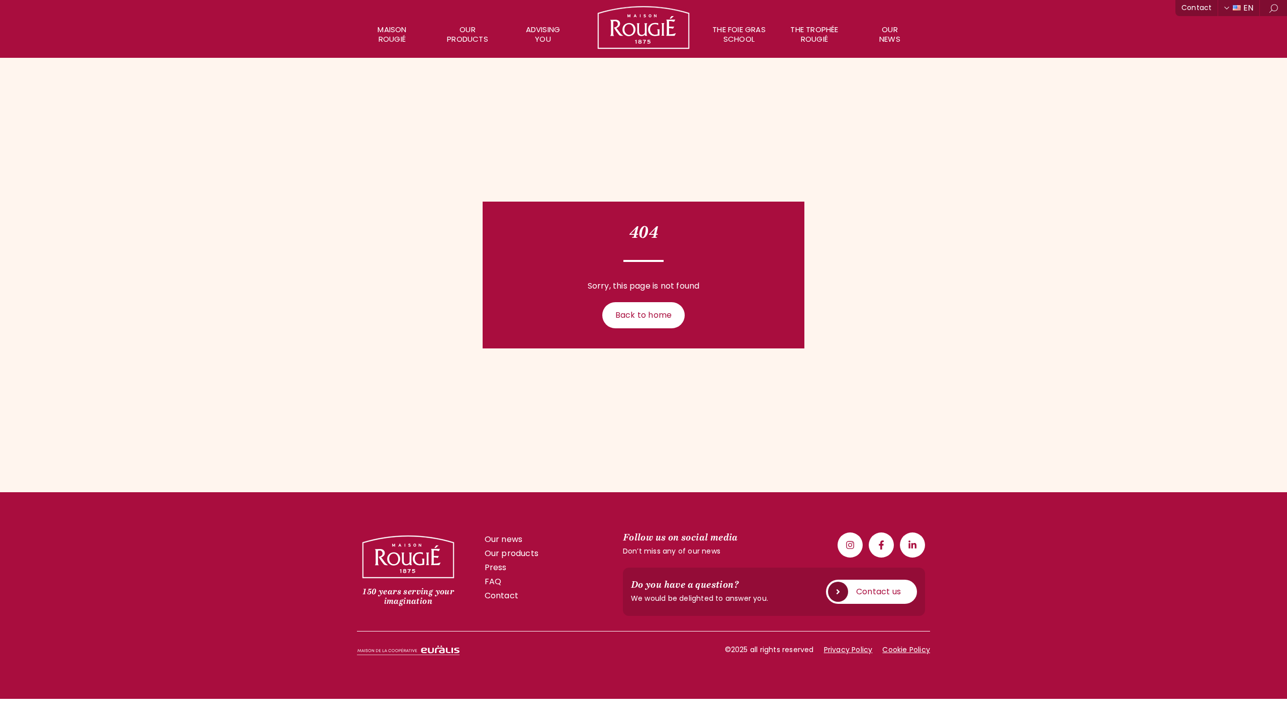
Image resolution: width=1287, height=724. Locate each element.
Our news (504, 539)
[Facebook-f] (881, 545)
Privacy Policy (848, 650)
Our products (467, 34)
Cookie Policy (906, 650)
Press (496, 567)
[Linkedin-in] (912, 545)
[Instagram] (850, 545)
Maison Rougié (392, 34)
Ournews (889, 34)
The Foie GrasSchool (739, 34)
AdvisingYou (543, 34)
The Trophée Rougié (814, 34)
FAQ (493, 581)
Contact (1196, 8)
